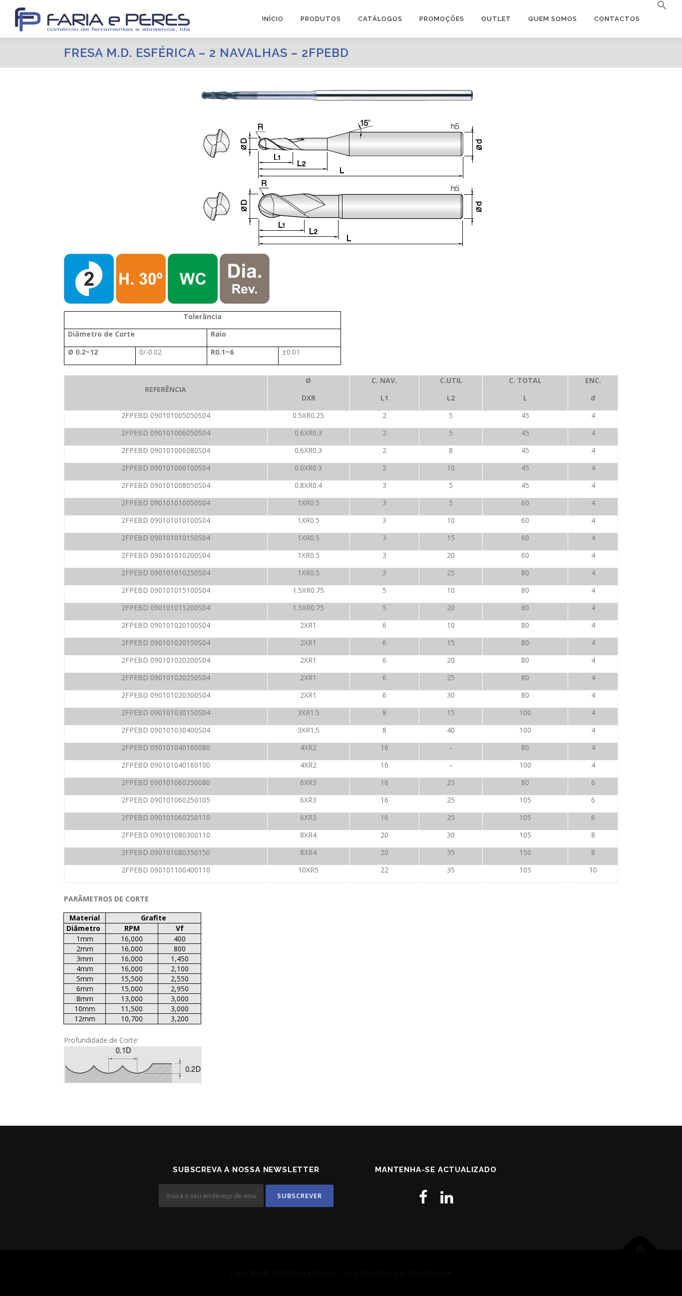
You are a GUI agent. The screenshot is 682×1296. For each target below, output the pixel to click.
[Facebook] (423, 1197)
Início (273, 18)
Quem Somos (552, 18)
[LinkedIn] (446, 1197)
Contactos (617, 18)
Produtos (321, 18)
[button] (658, 5)
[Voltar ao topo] (640, 1249)
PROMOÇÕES (441, 18)
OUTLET (496, 18)
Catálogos (380, 18)
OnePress (376, 1273)
